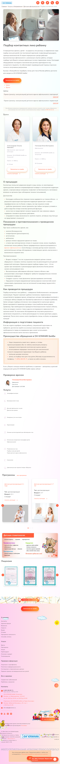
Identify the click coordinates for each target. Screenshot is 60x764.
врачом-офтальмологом (12, 248)
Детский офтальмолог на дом (14, 408)
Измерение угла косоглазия (14, 417)
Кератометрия (10, 425)
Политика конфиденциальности (11, 667)
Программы (4, 647)
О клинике (5, 618)
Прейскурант (5, 652)
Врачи (8, 87)
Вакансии (4, 626)
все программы (22, 475)
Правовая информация (9, 661)
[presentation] (2, 505)
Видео (3, 630)
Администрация (6, 623)
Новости (3, 628)
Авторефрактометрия (12, 393)
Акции (3, 649)
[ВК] (11, 714)
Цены (8, 85)
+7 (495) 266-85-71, (21, 359)
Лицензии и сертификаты (9, 664)
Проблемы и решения (7, 682)
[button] (27, 528)
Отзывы (3, 632)
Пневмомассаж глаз (12, 449)
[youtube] (4, 714)
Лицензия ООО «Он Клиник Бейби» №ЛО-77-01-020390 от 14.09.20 (50, 737)
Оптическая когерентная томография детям (18, 440)
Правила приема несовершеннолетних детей (15, 671)
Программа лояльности (8, 634)
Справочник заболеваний (9, 680)
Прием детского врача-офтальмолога (17, 453)
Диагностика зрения (12, 410)
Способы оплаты (6, 637)
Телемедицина (5, 656)
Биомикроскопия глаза (13, 401)
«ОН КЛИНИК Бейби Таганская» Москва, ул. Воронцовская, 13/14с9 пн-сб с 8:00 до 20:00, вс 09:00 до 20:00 (15, 696)
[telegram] (2, 714)
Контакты (4, 621)
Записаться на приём (17, 169)
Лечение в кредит (6, 654)
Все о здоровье (6, 676)
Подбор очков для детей (13, 451)
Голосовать (24, 725)
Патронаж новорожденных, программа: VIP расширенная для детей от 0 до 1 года (44, 485)
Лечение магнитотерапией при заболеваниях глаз (20, 432)
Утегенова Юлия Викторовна (22, 380)
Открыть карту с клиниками (30, 599)
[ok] (8, 714)
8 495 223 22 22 (50, 109)
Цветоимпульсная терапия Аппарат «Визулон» (19, 467)
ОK (30, 758)
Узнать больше (12, 173)
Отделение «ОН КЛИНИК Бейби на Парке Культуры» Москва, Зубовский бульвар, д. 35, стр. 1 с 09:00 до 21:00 (19, 703)
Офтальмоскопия (11, 442)
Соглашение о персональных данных (12, 669)
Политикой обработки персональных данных (35, 754)
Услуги (3, 641)
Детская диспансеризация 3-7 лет (15, 485)
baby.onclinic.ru (11, 738)
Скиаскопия (10, 460)
